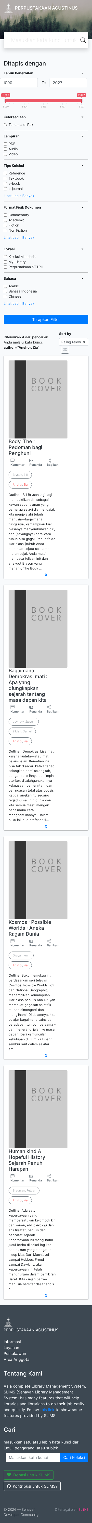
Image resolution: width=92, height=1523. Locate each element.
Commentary (19, 215)
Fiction (14, 225)
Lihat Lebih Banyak (19, 196)
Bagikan (52, 464)
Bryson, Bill (20, 475)
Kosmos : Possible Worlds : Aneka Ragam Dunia (30, 928)
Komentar (18, 464)
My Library (17, 262)
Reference (17, 173)
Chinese (15, 296)
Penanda (35, 464)
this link (47, 1409)
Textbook (16, 178)
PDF (12, 144)
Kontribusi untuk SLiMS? (35, 1486)
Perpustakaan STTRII (26, 267)
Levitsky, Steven (24, 721)
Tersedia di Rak (21, 124)
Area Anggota (16, 1359)
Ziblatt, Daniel (22, 731)
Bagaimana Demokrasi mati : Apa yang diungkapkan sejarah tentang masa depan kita (28, 685)
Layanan (11, 1347)
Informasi (12, 1341)
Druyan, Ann (21, 955)
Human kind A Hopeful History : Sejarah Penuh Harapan (28, 1160)
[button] (46, 575)
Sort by (65, 333)
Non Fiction (18, 230)
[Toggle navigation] (11, 19)
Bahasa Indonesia (23, 291)
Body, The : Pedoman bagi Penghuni (25, 447)
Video (13, 154)
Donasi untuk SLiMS (31, 1474)
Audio (13, 149)
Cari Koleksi (74, 1457)
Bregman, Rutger (24, 1190)
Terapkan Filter (46, 319)
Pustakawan (15, 1353)
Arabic (14, 286)
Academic (17, 220)
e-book (14, 183)
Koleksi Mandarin (22, 256)
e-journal (16, 188)
